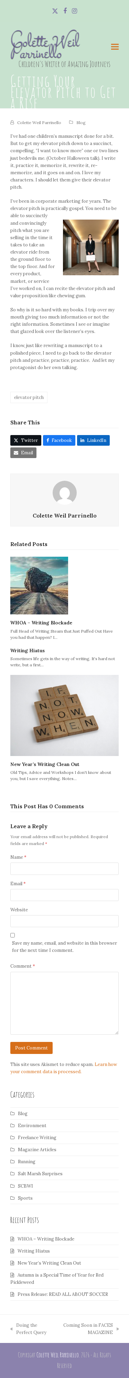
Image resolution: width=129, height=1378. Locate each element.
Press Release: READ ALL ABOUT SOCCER (63, 1294)
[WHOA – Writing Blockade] (39, 585)
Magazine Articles (37, 1150)
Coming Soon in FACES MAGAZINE (86, 1329)
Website (19, 910)
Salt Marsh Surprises (40, 1174)
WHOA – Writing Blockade (41, 623)
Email (18, 884)
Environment (32, 1126)
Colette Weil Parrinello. (58, 1355)
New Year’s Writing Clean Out (44, 764)
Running (26, 1162)
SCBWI (25, 1186)
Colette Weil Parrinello (44, 48)
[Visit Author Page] (65, 493)
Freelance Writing (37, 1138)
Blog (81, 122)
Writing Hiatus (27, 650)
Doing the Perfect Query (28, 1329)
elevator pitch (29, 397)
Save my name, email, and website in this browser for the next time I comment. (64, 946)
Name (18, 857)
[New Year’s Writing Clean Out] (64, 715)
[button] (115, 47)
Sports (25, 1198)
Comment (22, 966)
